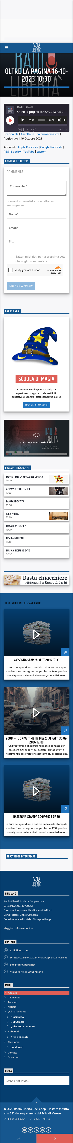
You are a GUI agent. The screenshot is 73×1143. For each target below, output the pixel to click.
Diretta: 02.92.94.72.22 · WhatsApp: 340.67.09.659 (38, 958)
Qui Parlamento (17, 1012)
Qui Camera (18, 1022)
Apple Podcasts (28, 147)
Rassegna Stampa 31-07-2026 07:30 (36, 660)
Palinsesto (14, 998)
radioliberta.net (19, 950)
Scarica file (11, 134)
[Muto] (59, 120)
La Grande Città (15, 501)
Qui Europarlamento (23, 1026)
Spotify (16, 151)
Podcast (12, 1002)
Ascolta (12, 993)
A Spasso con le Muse (18, 489)
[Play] (23, 120)
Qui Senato (17, 1017)
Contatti (12, 1053)
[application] (42, 120)
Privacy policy (17, 1119)
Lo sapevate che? (16, 526)
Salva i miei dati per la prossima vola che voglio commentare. (40, 256)
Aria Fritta (12, 513)
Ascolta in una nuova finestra (40, 134)
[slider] (64, 119)
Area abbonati (19, 1037)
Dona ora (13, 1057)
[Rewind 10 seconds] (20, 130)
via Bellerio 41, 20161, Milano (26, 972)
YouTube (28, 151)
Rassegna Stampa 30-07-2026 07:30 (36, 816)
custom (41, 151)
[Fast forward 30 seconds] (33, 130)
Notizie (12, 1007)
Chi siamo (13, 1042)
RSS (6, 151)
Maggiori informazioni (36, 405)
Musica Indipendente (18, 550)
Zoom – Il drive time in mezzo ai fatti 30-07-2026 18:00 (36, 740)
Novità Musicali (15, 538)
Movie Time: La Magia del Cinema (24, 476)
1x (26, 129)
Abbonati (13, 1032)
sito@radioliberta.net (22, 965)
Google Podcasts (51, 147)
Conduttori (17, 1047)
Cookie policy (42, 1119)
